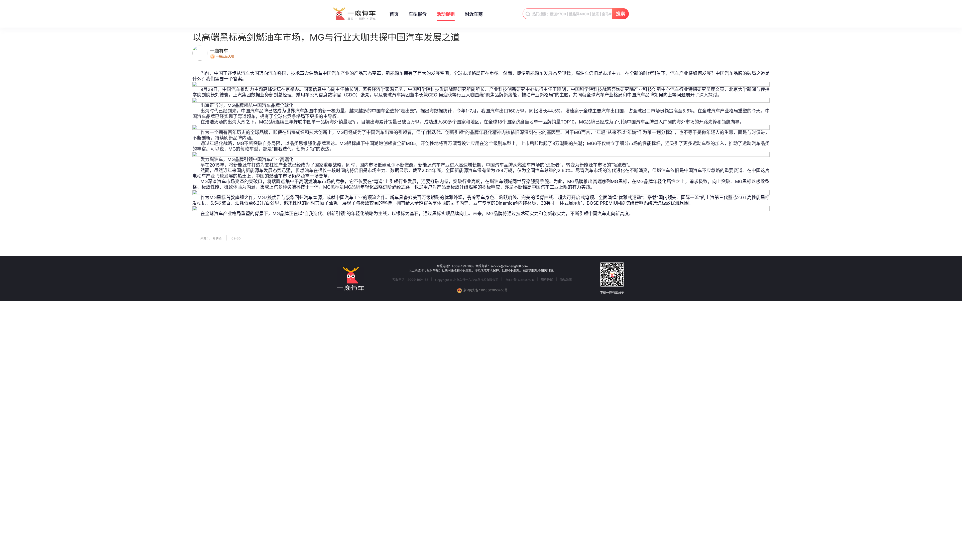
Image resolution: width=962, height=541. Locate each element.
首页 (394, 14)
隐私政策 (566, 280)
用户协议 (547, 280)
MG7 (262, 197)
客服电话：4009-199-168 (410, 280)
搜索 (620, 13)
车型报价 (418, 14)
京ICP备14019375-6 (519, 280)
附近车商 (474, 14)
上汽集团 (242, 94)
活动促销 (446, 14)
